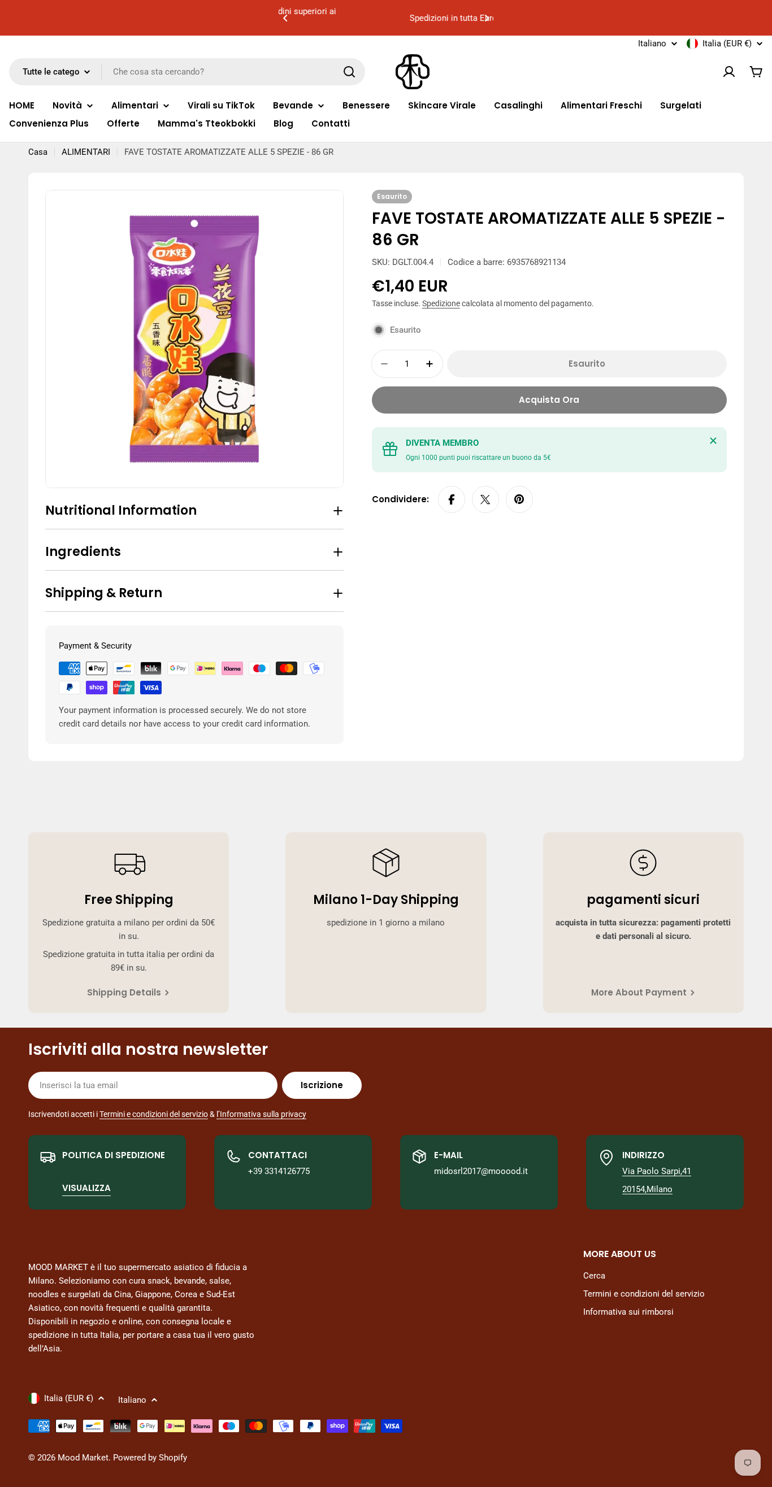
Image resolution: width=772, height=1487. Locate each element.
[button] (285, 18)
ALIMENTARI (86, 152)
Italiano (652, 44)
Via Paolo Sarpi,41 (656, 1171)
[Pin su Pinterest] (519, 499)
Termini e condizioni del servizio (153, 1114)
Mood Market (83, 1458)
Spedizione (441, 303)
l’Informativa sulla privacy (261, 1114)
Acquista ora (549, 400)
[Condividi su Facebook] (451, 499)
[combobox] (187, 71)
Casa (37, 152)
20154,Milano (647, 1189)
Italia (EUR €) (727, 43)
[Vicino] (713, 440)
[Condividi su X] (485, 499)
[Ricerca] (349, 72)
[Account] (729, 72)
